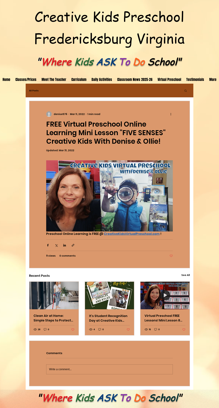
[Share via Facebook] (47, 245)
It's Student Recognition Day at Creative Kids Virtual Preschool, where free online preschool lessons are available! (108, 318)
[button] (185, 90)
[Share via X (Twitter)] (56, 245)
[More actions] (171, 114)
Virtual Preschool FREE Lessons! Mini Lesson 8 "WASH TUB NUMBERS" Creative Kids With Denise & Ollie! (162, 318)
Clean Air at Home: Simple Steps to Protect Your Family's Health (52, 318)
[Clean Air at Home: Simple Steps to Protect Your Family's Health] (54, 295)
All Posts (33, 90)
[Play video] (109, 195)
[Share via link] (73, 245)
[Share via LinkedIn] (64, 245)
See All (185, 275)
